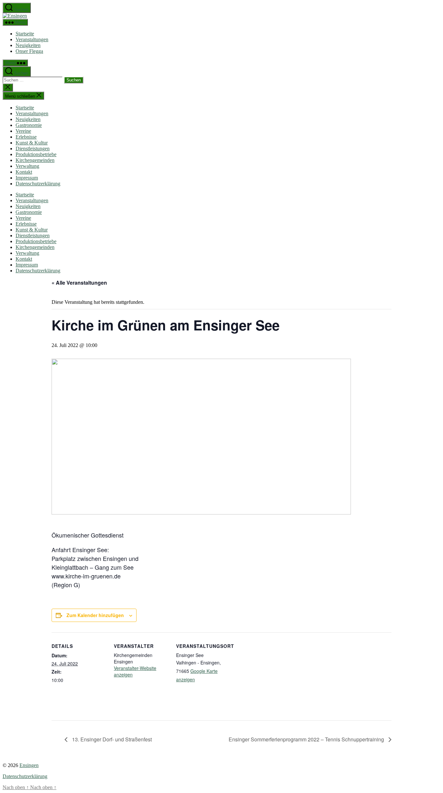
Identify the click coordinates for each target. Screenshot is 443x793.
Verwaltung (27, 166)
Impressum (27, 177)
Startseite (25, 33)
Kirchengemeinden (35, 160)
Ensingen (29, 765)
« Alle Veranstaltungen (79, 282)
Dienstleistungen (33, 148)
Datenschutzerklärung (38, 183)
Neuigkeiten (28, 45)
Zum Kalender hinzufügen (95, 615)
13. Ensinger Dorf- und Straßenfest (111, 739)
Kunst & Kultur (32, 142)
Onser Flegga (29, 51)
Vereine (23, 131)
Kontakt (24, 172)
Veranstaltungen (32, 39)
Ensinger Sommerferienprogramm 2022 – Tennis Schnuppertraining (307, 739)
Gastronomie (29, 125)
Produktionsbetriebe (36, 154)
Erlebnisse (26, 137)
